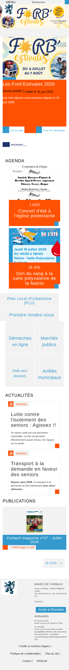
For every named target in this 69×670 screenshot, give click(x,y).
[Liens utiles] (34, 563)
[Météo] (15, 563)
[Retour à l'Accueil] (9, 14)
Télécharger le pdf (22, 547)
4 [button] (15, 23)
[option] (34, 16)
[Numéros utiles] (25, 563)
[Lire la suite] (34, 196)
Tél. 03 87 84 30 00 (42, 594)
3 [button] (13, 78)
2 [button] (9, 78)
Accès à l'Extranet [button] (51, 609)
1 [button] (2, 23)
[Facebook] (6, 563)
